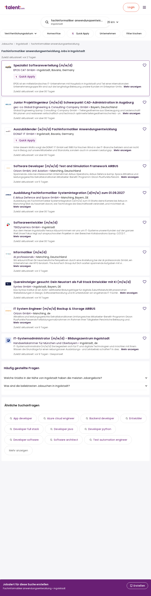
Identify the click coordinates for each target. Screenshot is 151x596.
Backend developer (101, 418)
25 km (111, 22)
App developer (22, 418)
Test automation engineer (110, 440)
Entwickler (135, 418)
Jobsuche (7, 44)
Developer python (99, 429)
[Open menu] (144, 7)
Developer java (63, 429)
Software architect (66, 440)
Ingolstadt (22, 44)
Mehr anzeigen (132, 86)
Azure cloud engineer (60, 418)
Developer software (26, 440)
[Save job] (144, 65)
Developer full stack (26, 429)
